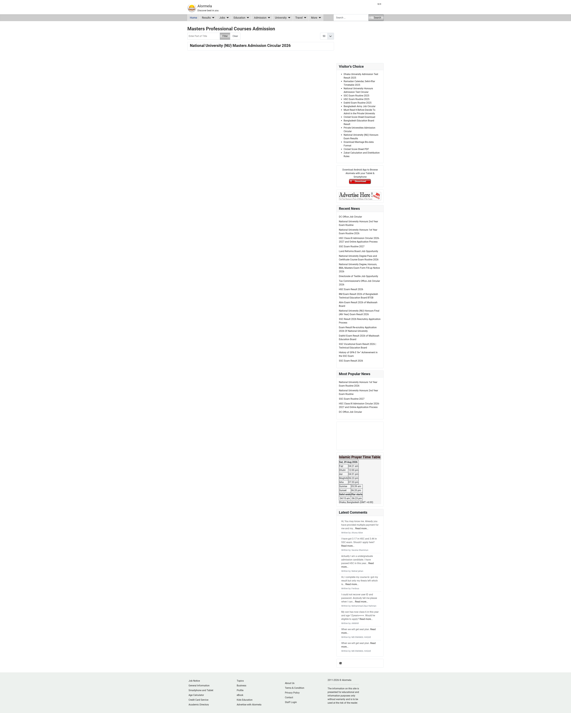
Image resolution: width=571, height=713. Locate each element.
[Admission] (268, 18)
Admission (260, 17)
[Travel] (304, 18)
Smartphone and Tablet (201, 690)
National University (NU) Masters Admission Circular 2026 (240, 45)
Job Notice (194, 680)
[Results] (212, 18)
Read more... (361, 528)
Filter (225, 36)
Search (377, 17)
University (281, 17)
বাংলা (379, 4)
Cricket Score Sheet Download (359, 117)
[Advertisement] (260, 92)
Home (193, 17)
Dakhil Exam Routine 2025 (357, 102)
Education (239, 17)
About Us (289, 683)
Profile (240, 690)
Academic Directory (199, 704)
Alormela (204, 6)
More (314, 17)
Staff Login (291, 702)
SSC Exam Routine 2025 (356, 95)
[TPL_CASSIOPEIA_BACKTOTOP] (566, 707)
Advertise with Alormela (249, 704)
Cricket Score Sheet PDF (356, 149)
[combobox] (351, 17)
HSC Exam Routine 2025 (356, 99)
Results (206, 17)
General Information (199, 685)
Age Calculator (196, 695)
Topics (240, 680)
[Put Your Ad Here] (360, 195)
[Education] (247, 18)
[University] (288, 18)
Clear (235, 36)
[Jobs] (227, 18)
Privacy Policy (292, 692)
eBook (240, 695)
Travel (299, 17)
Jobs (222, 17)
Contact (289, 697)
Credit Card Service (198, 699)
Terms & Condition (294, 688)
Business (241, 685)
